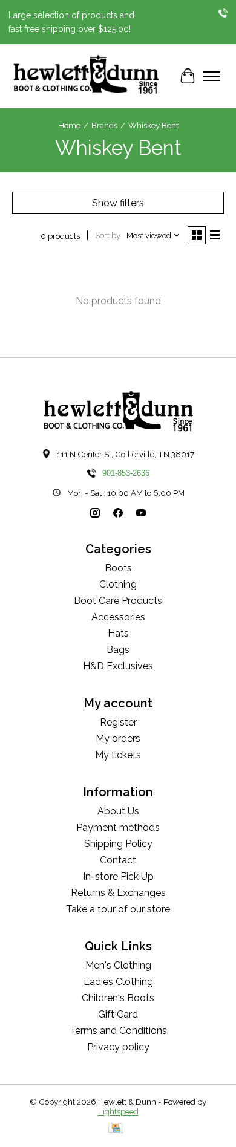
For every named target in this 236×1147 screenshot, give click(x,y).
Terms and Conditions (118, 1030)
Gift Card (118, 1014)
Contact (118, 860)
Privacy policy (118, 1047)
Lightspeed (118, 1111)
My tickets (118, 755)
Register (118, 722)
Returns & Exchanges (118, 892)
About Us (118, 811)
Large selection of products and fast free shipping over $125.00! (71, 21)
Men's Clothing (118, 965)
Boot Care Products (118, 600)
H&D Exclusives (118, 666)
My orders (118, 738)
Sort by (107, 235)
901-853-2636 (125, 473)
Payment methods (118, 827)
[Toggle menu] (212, 76)
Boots (118, 568)
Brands (104, 125)
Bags (118, 649)
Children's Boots (118, 998)
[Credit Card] (115, 1129)
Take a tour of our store (118, 909)
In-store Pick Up (118, 876)
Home (69, 125)
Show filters (118, 203)
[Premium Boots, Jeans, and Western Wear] (86, 76)
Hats (118, 633)
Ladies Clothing (118, 981)
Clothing (118, 584)
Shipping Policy (118, 844)
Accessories (118, 617)
